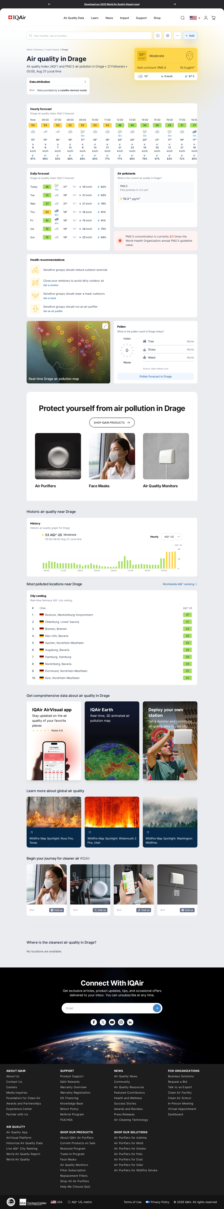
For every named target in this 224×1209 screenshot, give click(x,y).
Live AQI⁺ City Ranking (22, 1148)
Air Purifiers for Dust (128, 1159)
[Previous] (49, 4)
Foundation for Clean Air (23, 1098)
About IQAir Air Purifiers (76, 1137)
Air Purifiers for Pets (128, 1154)
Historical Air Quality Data (24, 1143)
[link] (183, 18)
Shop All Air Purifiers (74, 1181)
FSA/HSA (66, 1119)
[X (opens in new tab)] (103, 1022)
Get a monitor (50, 285)
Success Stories (125, 1103)
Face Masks (68, 1159)
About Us (12, 1076)
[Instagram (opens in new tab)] (121, 1022)
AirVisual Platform (18, 1137)
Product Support (71, 1076)
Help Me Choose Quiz (75, 1186)
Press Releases (124, 1114)
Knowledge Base (71, 1103)
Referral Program (72, 1114)
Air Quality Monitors (74, 1165)
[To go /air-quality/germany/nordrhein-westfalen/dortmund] (112, 670)
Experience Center (19, 1109)
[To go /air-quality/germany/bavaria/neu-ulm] (112, 635)
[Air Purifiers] (58, 456)
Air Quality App (16, 1132)
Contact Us (14, 1081)
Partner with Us (17, 1114)
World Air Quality (18, 1159)
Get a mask (49, 298)
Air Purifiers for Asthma (130, 1137)
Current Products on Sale (77, 1143)
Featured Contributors (129, 1092)
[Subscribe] (157, 1008)
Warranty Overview (73, 1087)
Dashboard (175, 1114)
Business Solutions (181, 1076)
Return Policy (69, 1109)
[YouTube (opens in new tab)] (112, 1022)
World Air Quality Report (23, 1154)
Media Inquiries (16, 1092)
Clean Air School (179, 1098)
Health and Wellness (128, 1098)
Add (191, 35)
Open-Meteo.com (159, 368)
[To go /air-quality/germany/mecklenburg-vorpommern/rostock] (112, 614)
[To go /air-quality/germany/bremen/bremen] (112, 628)
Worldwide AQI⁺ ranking (178, 584)
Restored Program (72, 1148)
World (29, 49)
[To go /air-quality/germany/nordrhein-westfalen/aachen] (112, 642)
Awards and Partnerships (23, 1103)
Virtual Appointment (182, 1109)
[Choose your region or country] (195, 18)
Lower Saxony (52, 49)
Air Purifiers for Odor (128, 1165)
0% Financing (69, 1098)
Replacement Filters (74, 1175)
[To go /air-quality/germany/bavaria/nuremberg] (112, 663)
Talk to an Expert (180, 1087)
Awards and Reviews (128, 1109)
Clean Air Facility (180, 1092)
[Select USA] (195, 18)
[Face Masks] (112, 456)
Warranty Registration (75, 1092)
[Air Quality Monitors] (166, 456)
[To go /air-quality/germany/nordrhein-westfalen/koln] (112, 677)
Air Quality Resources (129, 1087)
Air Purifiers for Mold (128, 1143)
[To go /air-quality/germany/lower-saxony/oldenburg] (112, 621)
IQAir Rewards (70, 1081)
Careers (11, 1087)
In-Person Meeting (180, 1103)
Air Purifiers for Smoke (130, 1148)
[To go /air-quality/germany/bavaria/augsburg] (112, 649)
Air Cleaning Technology (131, 1119)
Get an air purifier (53, 311)
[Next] (174, 4)
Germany (38, 49)
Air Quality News (125, 1076)
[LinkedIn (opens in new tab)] (130, 1022)
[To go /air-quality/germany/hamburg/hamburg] (112, 656)
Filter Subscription (73, 1170)
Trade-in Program (72, 1154)
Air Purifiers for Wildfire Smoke (136, 1170)
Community (122, 1081)
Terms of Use (132, 1202)
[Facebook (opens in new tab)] (94, 1022)
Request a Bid (177, 1081)
